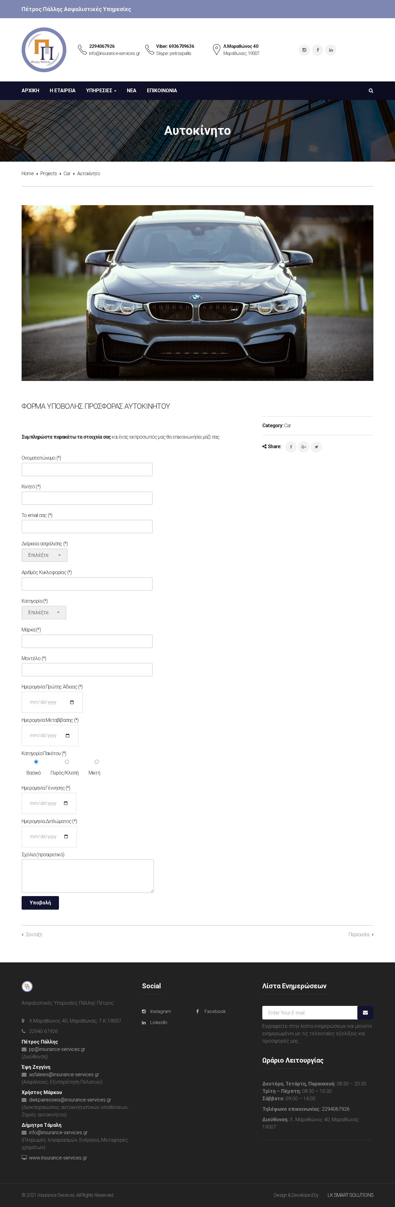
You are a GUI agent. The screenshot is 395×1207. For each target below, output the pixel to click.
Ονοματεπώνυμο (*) (41, 458)
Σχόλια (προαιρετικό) (43, 855)
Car (67, 173)
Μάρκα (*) (31, 630)
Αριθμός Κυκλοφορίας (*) (47, 572)
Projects (48, 173)
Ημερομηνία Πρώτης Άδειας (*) (52, 687)
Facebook (215, 1011)
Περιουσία (359, 934)
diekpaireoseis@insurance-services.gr (70, 1100)
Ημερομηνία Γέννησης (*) (46, 788)
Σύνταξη (34, 934)
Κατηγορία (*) (35, 601)
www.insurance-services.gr (58, 1158)
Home (28, 173)
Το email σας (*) (37, 515)
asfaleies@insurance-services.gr (64, 1074)
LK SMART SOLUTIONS (350, 1195)
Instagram (160, 1011)
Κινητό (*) (31, 487)
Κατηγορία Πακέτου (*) (44, 753)
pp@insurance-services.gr (57, 1049)
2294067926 (336, 1109)
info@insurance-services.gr (58, 1132)
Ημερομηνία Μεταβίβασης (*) (50, 720)
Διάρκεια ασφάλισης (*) (45, 544)
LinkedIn (158, 1022)
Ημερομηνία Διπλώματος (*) (49, 821)
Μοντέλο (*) (34, 658)
